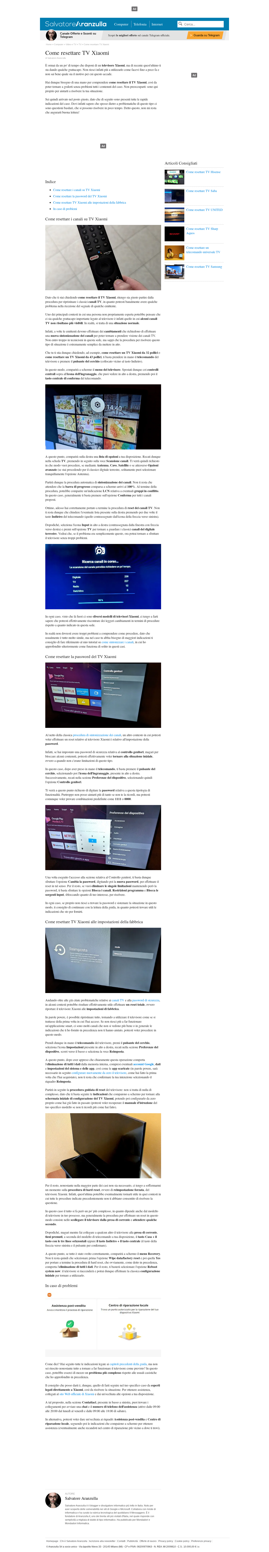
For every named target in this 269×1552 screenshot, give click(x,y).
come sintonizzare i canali (118, 642)
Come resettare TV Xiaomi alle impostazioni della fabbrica (89, 202)
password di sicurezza (145, 1000)
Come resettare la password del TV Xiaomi (80, 196)
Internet (157, 24)
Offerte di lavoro (148, 1541)
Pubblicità (132, 1541)
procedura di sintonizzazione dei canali (97, 735)
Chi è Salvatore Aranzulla (73, 1541)
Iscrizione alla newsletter (102, 1541)
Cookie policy (182, 1541)
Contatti (121, 1541)
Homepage (52, 1541)
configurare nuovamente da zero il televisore (99, 1073)
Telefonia (140, 24)
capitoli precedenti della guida (128, 1364)
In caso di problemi (65, 209)
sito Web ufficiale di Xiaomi (76, 1394)
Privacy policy (165, 1541)
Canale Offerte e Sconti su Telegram (78, 35)
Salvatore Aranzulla (56, 58)
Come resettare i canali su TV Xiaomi (76, 190)
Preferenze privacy (201, 1541)
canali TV (118, 1000)
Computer (121, 24)
